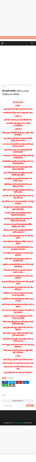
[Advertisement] (18, 18)
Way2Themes (19, 423)
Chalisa (8, 85)
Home (3, 85)
